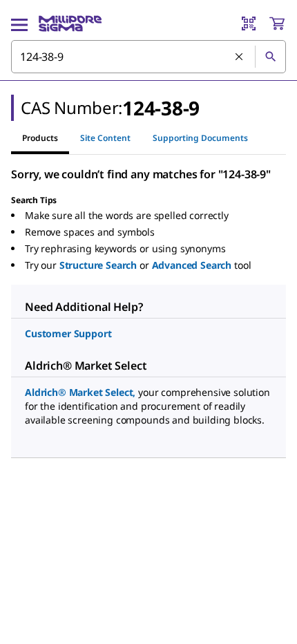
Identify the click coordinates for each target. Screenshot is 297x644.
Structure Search (98, 265)
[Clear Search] (240, 57)
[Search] (270, 57)
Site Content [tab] (105, 138)
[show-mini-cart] (277, 23)
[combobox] (148, 56)
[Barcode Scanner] (248, 23)
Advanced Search (192, 265)
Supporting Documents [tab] (200, 138)
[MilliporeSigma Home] (70, 23)
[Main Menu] (19, 23)
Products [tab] (40, 138)
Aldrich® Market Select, (80, 392)
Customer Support (68, 333)
